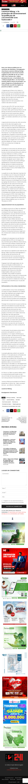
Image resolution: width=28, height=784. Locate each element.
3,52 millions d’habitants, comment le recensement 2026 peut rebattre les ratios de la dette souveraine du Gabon (10, 451)
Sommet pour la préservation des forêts (11, 406)
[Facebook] (8, 25)
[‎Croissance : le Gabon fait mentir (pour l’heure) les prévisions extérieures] (22, 433)
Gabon (3, 399)
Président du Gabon (6, 404)
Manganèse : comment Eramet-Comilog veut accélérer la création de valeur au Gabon (9, 441)
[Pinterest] (15, 25)
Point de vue (5, 9)
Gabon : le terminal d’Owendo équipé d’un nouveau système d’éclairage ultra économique (21, 420)
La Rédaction (6, 22)
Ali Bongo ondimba (10, 397)
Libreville (18, 399)
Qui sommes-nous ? (9, 777)
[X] (11, 25)
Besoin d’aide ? (18, 777)
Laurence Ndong (10, 399)
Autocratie (19, 397)
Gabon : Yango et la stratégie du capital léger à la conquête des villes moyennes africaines (10, 461)
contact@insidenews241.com (14, 770)
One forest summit (6, 401)
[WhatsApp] (18, 25)
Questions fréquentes (21, 779)
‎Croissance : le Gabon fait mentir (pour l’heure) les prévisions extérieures (9, 433)
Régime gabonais (17, 404)
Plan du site (12, 779)
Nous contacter (5, 779)
